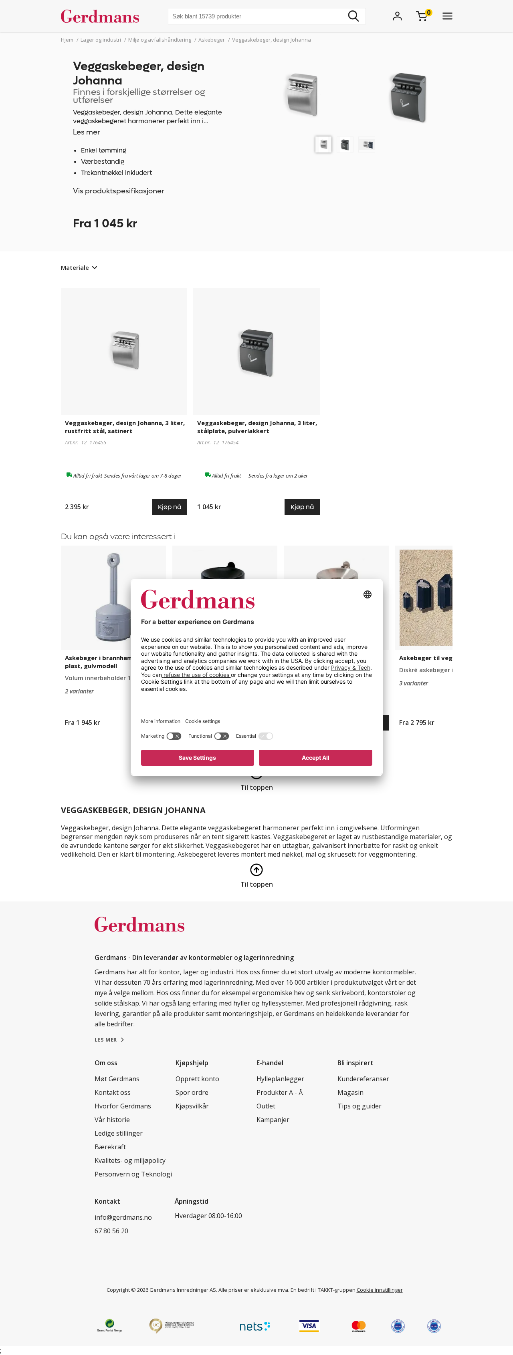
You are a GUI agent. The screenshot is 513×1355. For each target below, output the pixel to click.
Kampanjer (272, 1119)
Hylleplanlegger (280, 1078)
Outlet (265, 1106)
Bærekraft (110, 1146)
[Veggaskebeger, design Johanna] (323, 145)
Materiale (75, 267)
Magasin (350, 1092)
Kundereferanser (363, 1078)
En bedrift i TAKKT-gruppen (323, 1289)
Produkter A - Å (279, 1092)
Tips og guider (359, 1106)
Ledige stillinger (119, 1133)
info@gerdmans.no (123, 1217)
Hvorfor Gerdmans (123, 1106)
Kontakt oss (113, 1092)
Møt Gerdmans (117, 1078)
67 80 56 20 (111, 1231)
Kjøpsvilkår (192, 1106)
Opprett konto (197, 1078)
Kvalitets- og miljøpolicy (130, 1160)
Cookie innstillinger (380, 1289)
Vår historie (112, 1119)
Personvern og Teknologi (133, 1174)
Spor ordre (192, 1092)
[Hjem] (103, 16)
